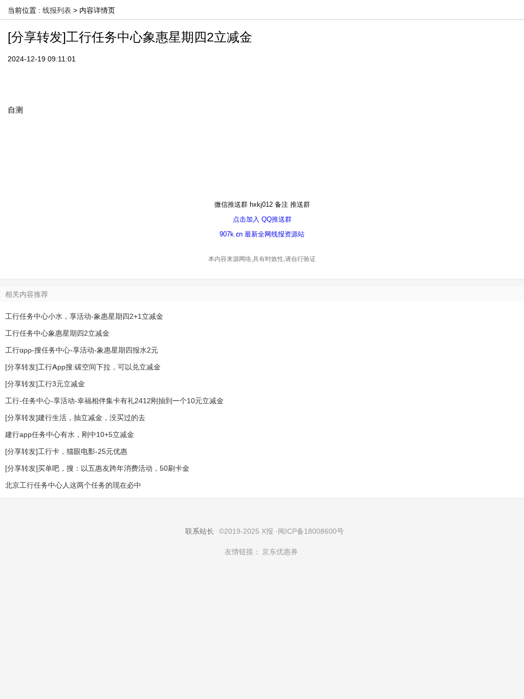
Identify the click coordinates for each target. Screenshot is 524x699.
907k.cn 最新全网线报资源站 (262, 233)
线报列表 (56, 10)
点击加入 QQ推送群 (262, 219)
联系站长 (199, 531)
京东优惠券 (280, 552)
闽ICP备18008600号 (311, 531)
